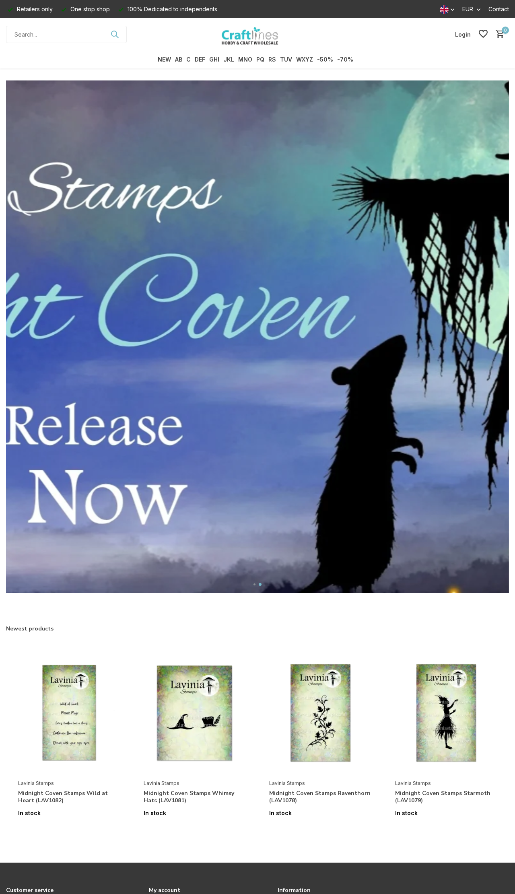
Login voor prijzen (69, 829)
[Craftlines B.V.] (257, 34)
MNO (245, 59)
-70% (345, 59)
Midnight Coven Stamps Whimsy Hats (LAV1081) (189, 797)
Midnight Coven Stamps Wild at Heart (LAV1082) (63, 797)
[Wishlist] (483, 34)
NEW (164, 59)
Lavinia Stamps (36, 783)
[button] (255, 584)
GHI (214, 59)
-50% (325, 59)
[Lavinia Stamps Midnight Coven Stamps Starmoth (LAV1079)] (445, 713)
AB (178, 59)
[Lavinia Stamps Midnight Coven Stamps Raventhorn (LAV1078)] (320, 713)
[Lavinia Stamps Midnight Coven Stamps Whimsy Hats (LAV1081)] (194, 713)
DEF (200, 59)
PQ (260, 59)
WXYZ (304, 59)
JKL (228, 59)
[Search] (115, 34)
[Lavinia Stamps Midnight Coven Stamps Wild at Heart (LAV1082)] (68, 713)
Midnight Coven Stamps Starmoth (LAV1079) (442, 797)
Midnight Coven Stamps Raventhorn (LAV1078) (320, 797)
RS (272, 59)
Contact (498, 9)
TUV (286, 59)
